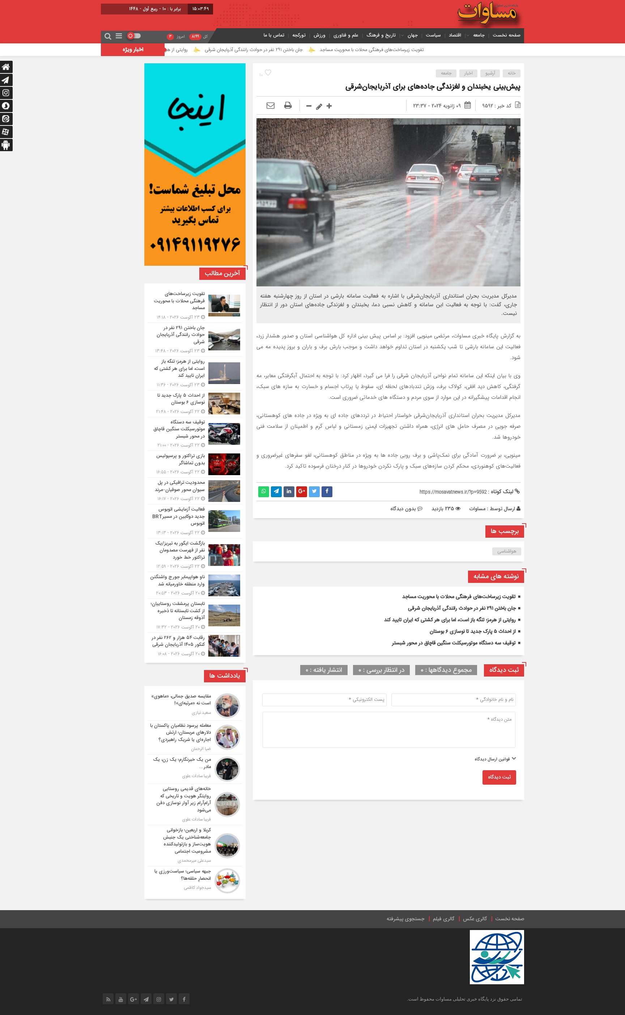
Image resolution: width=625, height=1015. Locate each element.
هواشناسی (506, 551)
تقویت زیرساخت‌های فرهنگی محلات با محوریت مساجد (422, 50)
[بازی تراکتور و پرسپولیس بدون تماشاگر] (195, 464)
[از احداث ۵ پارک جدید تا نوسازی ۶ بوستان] (195, 404)
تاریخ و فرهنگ (381, 35)
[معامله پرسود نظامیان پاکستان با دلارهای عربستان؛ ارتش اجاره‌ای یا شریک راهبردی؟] (195, 738)
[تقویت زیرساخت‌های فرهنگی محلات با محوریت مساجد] (195, 306)
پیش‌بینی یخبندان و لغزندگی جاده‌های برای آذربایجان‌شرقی (432, 87)
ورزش (320, 35)
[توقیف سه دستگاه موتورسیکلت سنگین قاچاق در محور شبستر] (195, 434)
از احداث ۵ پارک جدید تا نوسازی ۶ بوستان (473, 631)
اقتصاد (455, 35)
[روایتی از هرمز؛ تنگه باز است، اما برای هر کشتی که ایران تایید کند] (195, 373)
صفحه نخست (506, 35)
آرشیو (490, 73)
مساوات (477, 509)
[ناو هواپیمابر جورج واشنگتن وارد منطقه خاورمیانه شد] (195, 585)
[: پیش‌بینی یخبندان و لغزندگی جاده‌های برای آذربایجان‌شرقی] (270, 106)
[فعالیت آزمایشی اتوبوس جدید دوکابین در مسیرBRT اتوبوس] (195, 521)
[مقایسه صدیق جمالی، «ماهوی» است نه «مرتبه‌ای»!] (195, 705)
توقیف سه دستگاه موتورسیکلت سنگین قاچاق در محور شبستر (454, 643)
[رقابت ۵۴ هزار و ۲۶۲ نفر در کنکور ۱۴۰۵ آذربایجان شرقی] (195, 645)
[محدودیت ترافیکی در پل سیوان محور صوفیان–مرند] (195, 491)
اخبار (468, 73)
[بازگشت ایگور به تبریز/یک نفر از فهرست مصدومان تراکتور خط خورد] (195, 555)
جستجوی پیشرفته (405, 919)
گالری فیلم (443, 919)
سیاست (433, 35)
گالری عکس (475, 919)
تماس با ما (274, 35)
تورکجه (299, 35)
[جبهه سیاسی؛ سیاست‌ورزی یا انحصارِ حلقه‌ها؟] (195, 880)
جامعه (479, 35)
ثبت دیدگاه (499, 777)
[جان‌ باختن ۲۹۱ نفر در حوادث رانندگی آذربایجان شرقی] (195, 340)
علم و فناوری (345, 35)
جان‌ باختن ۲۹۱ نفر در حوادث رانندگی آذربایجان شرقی (304, 50)
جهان (413, 35)
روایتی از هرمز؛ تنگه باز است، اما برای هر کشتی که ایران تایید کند (177, 50)
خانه (512, 73)
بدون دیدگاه (403, 509)
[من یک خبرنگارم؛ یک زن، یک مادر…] (195, 769)
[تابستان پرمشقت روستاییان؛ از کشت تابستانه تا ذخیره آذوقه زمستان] (195, 615)
